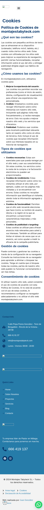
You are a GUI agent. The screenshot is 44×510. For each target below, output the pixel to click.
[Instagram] (10, 458)
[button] (19, 8)
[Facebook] (4, 458)
